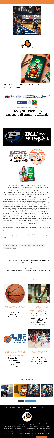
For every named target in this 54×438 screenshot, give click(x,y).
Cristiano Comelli (41, 324)
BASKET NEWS (36, 407)
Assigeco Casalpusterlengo (35, 306)
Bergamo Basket (31, 245)
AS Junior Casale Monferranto (38, 305)
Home (5, 1)
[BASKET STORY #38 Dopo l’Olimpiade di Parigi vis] (20, 390)
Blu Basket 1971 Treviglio (31, 107)
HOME (6, 407)
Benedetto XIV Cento (18, 305)
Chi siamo (11, 1)
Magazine (8, 87)
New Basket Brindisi (19, 307)
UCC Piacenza (33, 311)
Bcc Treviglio (23, 245)
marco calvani (7, 248)
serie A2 (14, 248)
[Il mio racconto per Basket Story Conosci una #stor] (33, 390)
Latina (8, 353)
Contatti (29, 1)
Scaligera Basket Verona (43, 310)
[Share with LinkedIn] (28, 121)
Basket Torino (10, 305)
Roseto (14, 308)
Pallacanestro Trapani (43, 309)
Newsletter (36, 1)
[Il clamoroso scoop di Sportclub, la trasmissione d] (7, 390)
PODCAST (18, 87)
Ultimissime (8, 84)
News (38, 84)
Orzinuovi (12, 353)
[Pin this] (29, 121)
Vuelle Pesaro (20, 309)
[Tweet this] (26, 121)
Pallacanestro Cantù (33, 309)
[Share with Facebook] (24, 121)
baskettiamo (14, 245)
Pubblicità (17, 1)
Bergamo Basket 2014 (21, 107)
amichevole (7, 245)
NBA (16, 84)
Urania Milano (14, 309)
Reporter (23, 1)
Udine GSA (38, 311)
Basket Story (45, 407)
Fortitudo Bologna (11, 307)
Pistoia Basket (9, 308)
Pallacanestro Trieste (33, 310)
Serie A (23, 84)
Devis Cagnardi (40, 245)
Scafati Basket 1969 (20, 308)
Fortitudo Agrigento (44, 308)
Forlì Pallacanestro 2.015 (19, 306)
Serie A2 (31, 84)
